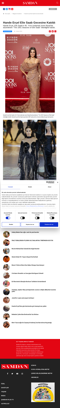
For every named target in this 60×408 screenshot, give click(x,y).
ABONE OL (52, 9)
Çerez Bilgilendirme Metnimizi (35, 206)
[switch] (22, 218)
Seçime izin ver (30, 224)
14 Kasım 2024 (18, 31)
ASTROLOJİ (5, 403)
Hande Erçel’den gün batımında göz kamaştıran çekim (29, 306)
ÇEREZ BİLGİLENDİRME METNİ (41, 373)
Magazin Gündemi (17, 13)
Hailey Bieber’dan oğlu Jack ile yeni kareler (25, 232)
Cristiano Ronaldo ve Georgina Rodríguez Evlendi (27, 273)
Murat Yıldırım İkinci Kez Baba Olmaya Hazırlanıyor (28, 265)
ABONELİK (35, 377)
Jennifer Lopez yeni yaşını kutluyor (23, 298)
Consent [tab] (10, 187)
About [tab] (49, 187)
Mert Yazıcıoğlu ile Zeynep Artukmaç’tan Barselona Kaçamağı (32, 322)
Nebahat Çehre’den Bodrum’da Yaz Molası (25, 314)
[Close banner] (57, 182)
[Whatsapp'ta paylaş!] (55, 31)
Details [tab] (30, 187)
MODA (3, 395)
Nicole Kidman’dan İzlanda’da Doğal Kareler (25, 248)
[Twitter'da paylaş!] (53, 31)
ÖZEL (3, 383)
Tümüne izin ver (49, 224)
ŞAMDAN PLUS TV (7, 399)
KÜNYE (33, 365)
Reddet (11, 224)
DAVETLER (5, 387)
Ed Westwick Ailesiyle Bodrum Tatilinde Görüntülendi (29, 281)
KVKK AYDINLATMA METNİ (40, 369)
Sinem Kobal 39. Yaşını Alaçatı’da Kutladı (25, 257)
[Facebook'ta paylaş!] (50, 31)
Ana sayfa (7, 13)
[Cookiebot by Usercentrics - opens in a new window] (47, 182)
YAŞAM (3, 391)
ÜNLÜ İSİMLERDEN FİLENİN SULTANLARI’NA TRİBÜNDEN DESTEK (32, 240)
